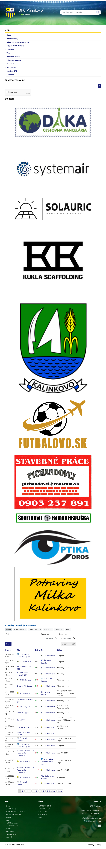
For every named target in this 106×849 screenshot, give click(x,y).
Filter (8, 644)
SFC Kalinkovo (49, 656)
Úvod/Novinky (12, 39)
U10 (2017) (59, 629)
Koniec (60, 791)
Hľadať (7, 634)
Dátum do (63, 634)
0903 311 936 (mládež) (90, 811)
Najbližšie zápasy (13, 57)
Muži (67, 629)
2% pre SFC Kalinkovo (15, 46)
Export (64, 644)
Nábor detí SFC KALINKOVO (18, 42)
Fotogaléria (11, 67)
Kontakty (10, 49)
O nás (9, 35)
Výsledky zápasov (14, 60)
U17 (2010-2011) (20, 629)
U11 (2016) (48, 629)
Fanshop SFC (12, 71)
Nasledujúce (51, 791)
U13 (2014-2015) (35, 629)
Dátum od (45, 634)
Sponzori (10, 64)
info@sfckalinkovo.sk (90, 818)
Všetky (8, 629)
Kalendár (10, 75)
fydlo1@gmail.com (91, 821)
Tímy (9, 53)
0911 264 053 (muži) (90, 814)
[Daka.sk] (53, 122)
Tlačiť (73, 644)
